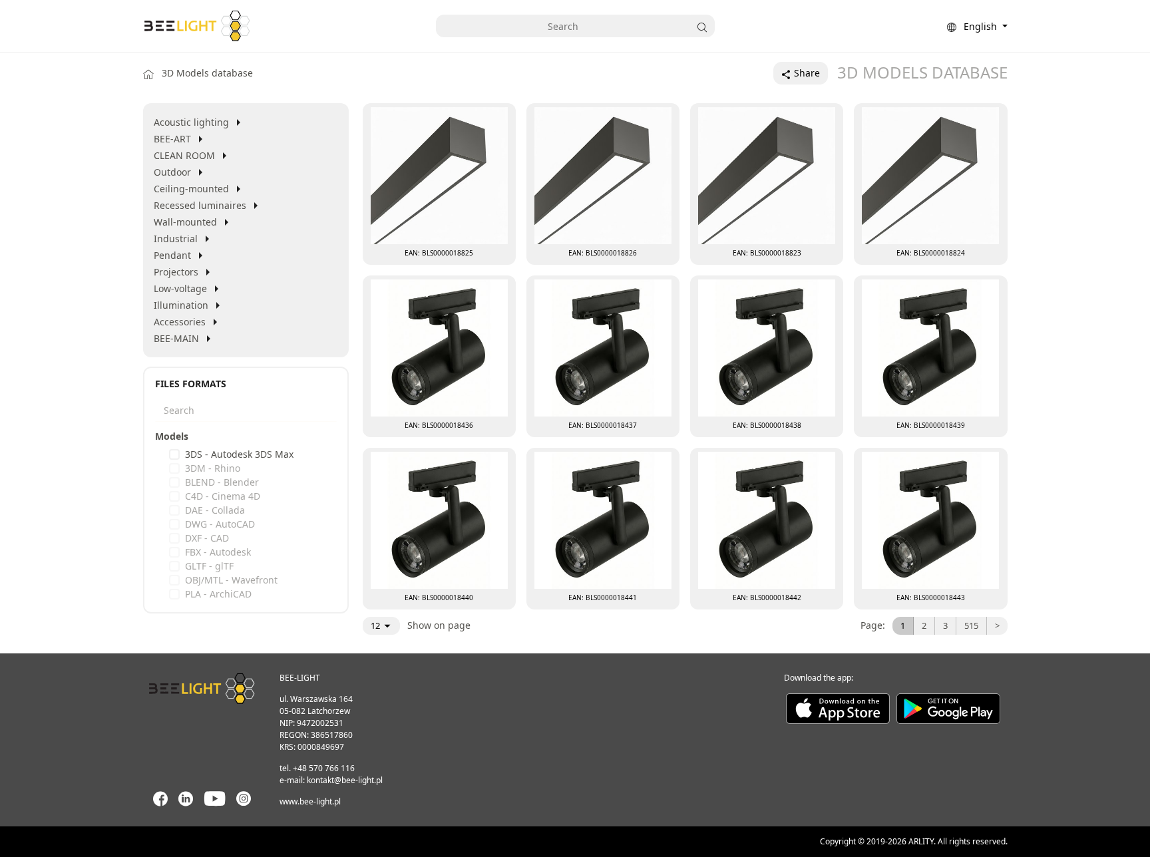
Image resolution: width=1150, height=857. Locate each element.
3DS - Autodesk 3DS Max (239, 454)
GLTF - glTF (209, 566)
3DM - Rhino (212, 468)
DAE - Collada (215, 510)
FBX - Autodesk (218, 552)
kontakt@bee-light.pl (345, 780)
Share (805, 73)
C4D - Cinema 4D (222, 496)
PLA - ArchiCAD (218, 594)
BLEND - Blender (222, 482)
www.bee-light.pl (310, 801)
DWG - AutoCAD (220, 524)
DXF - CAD (207, 538)
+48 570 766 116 (324, 768)
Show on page (438, 625)
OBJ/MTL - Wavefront (231, 580)
